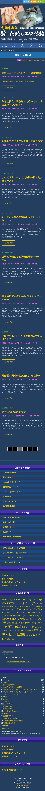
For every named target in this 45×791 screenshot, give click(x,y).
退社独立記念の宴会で (14, 412)
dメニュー (7, 699)
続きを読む (9, 88)
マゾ (9, 615)
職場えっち (7, 706)
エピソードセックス (10, 694)
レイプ (29, 615)
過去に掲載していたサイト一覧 (13, 582)
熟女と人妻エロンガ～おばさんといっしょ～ (20, 689)
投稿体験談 (7, 496)
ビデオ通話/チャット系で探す (14, 548)
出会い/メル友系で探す (11, 562)
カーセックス (33, 609)
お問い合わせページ (9, 585)
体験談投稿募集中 (11, 472)
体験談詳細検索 (9, 506)
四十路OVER (8, 704)
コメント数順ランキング (12, 492)
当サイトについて (8, 575)
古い (24, 60)
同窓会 (15, 623)
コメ (42, 60)
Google (6, 680)
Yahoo (5, 682)
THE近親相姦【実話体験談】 (14, 721)
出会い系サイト (31, 619)
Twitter (5, 713)
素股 (36, 627)
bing (5, 697)
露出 (28, 635)
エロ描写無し (9, 609)
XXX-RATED (11, 603)
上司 (36, 615)
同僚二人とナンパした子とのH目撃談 (22, 73)
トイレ (31, 612)
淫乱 (14, 626)
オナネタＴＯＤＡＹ (10, 711)
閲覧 (30, 60)
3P (5, 599)
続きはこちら (6, 728)
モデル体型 (19, 615)
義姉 (12, 630)
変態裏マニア (8, 716)
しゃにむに (7, 701)
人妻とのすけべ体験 (10, 718)
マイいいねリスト (9, 501)
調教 (17, 630)
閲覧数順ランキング (10, 487)
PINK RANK (7, 709)
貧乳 (23, 630)
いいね (36, 60)
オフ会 (20, 609)
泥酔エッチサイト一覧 (11, 517)
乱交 (9, 618)
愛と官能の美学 (9, 685)
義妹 (6, 630)
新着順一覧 (8, 527)
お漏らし (27, 606)
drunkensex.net (22, 785)
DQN (12, 600)
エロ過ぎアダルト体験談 (12, 687)
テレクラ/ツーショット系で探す (15, 553)
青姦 (34, 635)
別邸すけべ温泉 (9, 723)
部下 (37, 630)
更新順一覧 (9, 532)
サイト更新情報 (8, 579)
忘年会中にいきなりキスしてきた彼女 (22, 141)
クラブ (12, 612)
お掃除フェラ (14, 606)
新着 (19, 60)
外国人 (32, 623)
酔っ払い (13, 634)
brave (5, 725)
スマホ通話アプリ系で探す (13, 557)
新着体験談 (8, 477)
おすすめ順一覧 (9, 522)
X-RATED (23, 599)
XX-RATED (36, 600)
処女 (19, 619)
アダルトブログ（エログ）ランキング (17, 692)
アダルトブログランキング (12, 770)
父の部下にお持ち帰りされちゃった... (19, 662)
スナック (21, 612)
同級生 (23, 622)
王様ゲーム (28, 627)
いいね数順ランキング (11, 482)
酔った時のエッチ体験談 (12, 536)
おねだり (28, 603)
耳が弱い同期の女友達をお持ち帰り (21, 375)
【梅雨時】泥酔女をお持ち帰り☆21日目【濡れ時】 (18, 81)
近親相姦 (29, 630)
